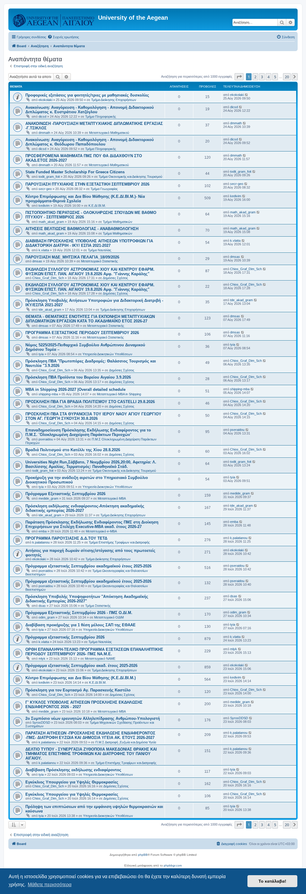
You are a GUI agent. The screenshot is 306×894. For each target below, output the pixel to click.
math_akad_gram (51, 221)
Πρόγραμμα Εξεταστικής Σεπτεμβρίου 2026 (65, 494)
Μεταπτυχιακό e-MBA (101, 531)
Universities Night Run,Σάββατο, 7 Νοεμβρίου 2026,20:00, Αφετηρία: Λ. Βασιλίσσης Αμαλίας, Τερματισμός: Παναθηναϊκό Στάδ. (90, 464)
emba (43, 531)
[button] (239, 76)
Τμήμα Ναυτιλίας (99, 250)
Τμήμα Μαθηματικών (117, 221)
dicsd (42, 116)
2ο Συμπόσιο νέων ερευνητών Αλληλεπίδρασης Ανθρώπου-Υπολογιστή (92, 718)
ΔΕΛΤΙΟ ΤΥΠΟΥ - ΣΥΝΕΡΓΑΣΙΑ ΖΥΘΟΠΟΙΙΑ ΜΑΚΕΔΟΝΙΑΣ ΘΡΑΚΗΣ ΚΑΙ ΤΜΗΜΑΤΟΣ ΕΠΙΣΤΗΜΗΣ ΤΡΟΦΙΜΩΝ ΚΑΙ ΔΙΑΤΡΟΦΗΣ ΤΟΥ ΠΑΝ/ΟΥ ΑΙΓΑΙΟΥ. (91, 753)
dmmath (44, 132)
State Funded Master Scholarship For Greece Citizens (75, 172)
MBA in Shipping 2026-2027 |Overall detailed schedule (75, 389)
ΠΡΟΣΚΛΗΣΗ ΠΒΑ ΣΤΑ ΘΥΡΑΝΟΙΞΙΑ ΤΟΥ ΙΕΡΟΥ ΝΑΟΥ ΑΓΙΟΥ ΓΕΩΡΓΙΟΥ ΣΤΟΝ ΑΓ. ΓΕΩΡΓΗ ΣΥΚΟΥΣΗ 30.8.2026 (93, 416)
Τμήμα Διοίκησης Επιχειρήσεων (113, 100)
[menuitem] (63, 37)
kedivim (44, 205)
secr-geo (45, 189)
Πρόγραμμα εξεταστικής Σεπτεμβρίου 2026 (65, 637)
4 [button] (268, 76)
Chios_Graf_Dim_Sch (48, 278)
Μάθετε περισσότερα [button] (49, 884)
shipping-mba (48, 394)
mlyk (42, 658)
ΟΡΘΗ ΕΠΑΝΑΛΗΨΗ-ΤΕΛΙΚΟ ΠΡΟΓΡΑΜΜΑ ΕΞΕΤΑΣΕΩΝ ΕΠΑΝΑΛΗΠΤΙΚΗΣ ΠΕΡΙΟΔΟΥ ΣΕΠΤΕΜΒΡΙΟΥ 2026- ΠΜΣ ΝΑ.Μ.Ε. (94, 651)
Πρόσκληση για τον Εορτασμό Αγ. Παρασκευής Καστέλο (78, 690)
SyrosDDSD (41, 722)
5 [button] (275, 76)
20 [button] (287, 76)
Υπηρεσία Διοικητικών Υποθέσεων (107, 354)
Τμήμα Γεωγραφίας (104, 189)
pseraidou (46, 439)
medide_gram (48, 498)
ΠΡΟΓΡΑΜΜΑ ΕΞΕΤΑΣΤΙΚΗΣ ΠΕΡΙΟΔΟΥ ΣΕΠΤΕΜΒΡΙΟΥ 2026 (82, 332)
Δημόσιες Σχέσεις (115, 278)
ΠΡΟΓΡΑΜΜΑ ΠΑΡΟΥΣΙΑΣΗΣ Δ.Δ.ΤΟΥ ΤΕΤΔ (66, 538)
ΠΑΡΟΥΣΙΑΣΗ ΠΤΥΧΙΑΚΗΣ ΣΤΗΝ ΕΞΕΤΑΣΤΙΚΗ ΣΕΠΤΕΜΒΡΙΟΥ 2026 (87, 184)
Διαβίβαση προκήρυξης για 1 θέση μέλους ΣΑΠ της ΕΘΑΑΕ (80, 625)
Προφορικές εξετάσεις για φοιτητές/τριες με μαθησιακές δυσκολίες (87, 95)
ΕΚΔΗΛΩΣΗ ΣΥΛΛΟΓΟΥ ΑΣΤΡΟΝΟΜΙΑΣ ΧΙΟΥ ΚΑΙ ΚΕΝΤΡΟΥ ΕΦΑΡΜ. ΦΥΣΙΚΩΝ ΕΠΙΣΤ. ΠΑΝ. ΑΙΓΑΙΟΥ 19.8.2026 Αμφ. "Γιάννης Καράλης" (89, 271)
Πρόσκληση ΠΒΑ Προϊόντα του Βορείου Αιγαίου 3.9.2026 (78, 377)
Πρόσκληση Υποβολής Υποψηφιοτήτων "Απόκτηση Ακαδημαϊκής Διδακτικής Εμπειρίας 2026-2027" (86, 598)
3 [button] (262, 76)
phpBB (143, 854)
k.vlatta (44, 250)
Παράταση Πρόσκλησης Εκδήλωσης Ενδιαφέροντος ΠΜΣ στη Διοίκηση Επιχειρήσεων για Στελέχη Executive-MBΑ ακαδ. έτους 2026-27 (91, 524)
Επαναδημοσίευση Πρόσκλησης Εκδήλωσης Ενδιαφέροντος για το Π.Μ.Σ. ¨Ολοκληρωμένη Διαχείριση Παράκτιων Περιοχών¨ (88, 432)
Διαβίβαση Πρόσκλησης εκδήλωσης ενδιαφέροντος (73, 770)
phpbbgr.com (173, 865)
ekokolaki (45, 100)
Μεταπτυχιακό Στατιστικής (99, 261)
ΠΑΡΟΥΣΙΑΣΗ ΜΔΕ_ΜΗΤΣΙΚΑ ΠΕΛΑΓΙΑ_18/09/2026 (72, 257)
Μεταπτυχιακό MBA (112, 498)
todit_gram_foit (49, 176)
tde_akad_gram (50, 309)
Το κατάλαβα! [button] (272, 881)
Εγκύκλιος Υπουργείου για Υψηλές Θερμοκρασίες (71, 782)
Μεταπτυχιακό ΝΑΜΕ (100, 658)
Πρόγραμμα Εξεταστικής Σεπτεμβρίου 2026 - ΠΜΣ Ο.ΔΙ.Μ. (78, 612)
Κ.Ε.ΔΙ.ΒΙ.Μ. (97, 205)
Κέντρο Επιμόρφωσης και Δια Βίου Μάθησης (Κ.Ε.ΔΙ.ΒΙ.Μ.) (80, 678)
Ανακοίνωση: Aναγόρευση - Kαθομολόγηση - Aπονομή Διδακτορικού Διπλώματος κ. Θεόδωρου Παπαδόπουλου (89, 141)
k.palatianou (41, 542)
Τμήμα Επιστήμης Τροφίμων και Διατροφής (119, 542)
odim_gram (47, 617)
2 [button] (255, 76)
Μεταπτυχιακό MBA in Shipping (119, 394)
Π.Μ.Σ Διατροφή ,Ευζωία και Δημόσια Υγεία (125, 742)
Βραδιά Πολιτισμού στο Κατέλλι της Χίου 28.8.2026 (72, 450)
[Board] (54, 19)
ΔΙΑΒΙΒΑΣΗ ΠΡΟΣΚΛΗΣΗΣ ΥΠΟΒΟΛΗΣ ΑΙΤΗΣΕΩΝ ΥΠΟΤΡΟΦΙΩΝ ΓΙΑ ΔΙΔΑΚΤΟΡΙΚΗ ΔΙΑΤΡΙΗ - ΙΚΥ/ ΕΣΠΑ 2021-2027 (89, 243)
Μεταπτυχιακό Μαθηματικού (109, 132)
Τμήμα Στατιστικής (98, 605)
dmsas (37, 261)
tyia (41, 354)
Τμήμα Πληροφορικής (100, 116)
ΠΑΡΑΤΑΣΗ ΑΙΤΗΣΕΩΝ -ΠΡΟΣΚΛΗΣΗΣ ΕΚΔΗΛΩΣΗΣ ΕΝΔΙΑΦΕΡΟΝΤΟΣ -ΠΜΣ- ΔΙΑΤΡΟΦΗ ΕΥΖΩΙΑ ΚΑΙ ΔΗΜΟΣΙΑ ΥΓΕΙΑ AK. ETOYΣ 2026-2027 (90, 735)
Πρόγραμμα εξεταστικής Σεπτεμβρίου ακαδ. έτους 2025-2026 (81, 665)
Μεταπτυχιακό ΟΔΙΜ (109, 617)
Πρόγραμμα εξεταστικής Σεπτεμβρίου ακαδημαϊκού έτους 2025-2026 (88, 566)
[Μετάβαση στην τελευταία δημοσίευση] (247, 95)
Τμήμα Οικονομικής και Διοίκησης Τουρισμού (130, 176)
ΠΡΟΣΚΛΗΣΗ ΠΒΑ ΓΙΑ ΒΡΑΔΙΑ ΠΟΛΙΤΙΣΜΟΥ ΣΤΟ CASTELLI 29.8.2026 (90, 401)
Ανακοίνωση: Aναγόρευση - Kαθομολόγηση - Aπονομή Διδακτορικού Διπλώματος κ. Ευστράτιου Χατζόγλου (89, 109)
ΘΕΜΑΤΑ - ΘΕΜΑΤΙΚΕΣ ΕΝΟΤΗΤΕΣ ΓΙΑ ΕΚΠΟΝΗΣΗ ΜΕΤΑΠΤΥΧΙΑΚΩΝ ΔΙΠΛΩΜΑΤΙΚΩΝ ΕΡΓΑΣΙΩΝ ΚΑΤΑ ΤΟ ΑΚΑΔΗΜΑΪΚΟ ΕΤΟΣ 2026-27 (90, 318)
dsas (42, 605)
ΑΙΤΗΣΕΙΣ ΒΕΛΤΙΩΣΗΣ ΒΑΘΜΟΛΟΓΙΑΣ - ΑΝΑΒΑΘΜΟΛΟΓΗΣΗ (81, 228)
